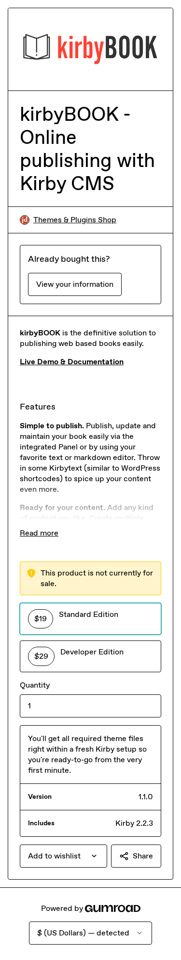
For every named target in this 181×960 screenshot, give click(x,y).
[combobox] (63, 856)
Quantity (35, 685)
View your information (74, 284)
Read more (39, 533)
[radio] (90, 619)
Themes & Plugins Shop (74, 219)
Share (143, 855)
